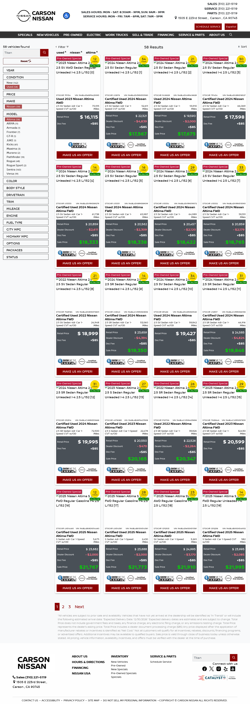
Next (79, 606)
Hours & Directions (88, 662)
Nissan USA (81, 673)
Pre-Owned (118, 665)
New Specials (119, 669)
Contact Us (30, 700)
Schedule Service (208, 26)
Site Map (93, 700)
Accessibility (51, 700)
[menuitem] (26, 83)
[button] (66, 15)
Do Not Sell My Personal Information (129, 700)
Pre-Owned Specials (124, 673)
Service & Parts (163, 656)
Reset (24, 61)
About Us (80, 656)
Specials (116, 677)
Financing (80, 667)
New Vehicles (119, 662)
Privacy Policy (74, 700)
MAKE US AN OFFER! (78, 155)
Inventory (119, 656)
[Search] (44, 52)
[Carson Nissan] (35, 15)
